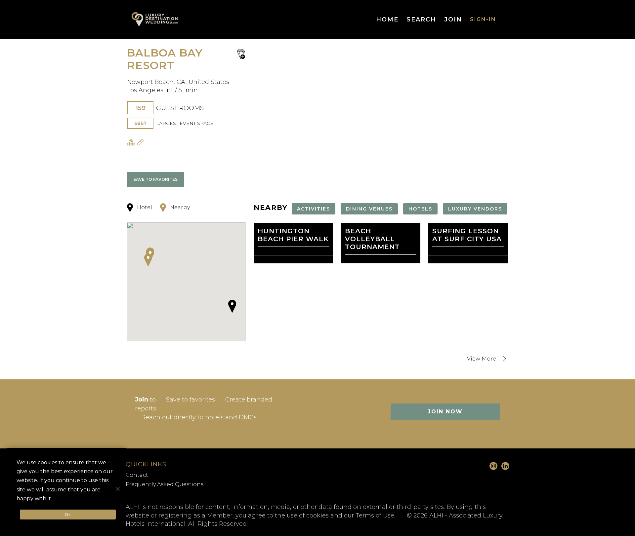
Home (387, 19)
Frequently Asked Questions (164, 484)
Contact (137, 475)
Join (453, 19)
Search (421, 19)
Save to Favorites (155, 179)
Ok (68, 514)
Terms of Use (375, 515)
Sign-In (483, 19)
